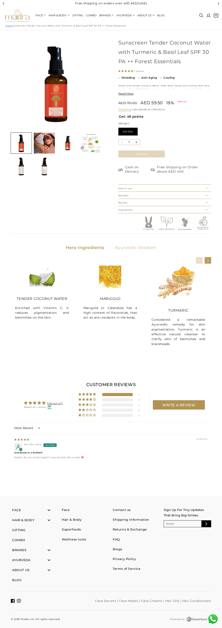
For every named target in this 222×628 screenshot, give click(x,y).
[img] (21, 439)
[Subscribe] (206, 523)
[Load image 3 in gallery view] (67, 143)
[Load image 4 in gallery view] (90, 143)
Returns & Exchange (130, 529)
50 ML (130, 131)
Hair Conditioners (196, 601)
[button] (201, 15)
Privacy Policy (124, 559)
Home (9, 25)
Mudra (25, 619)
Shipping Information (131, 520)
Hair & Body (72, 520)
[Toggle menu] (49, 510)
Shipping (124, 109)
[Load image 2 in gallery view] (44, 143)
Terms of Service (127, 569)
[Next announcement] (218, 3)
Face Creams (152, 601)
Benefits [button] (123, 195)
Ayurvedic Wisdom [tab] (135, 247)
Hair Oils (172, 601)
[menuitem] (40, 15)
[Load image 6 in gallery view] (44, 166)
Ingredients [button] (125, 209)
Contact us (122, 510)
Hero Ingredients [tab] (85, 247)
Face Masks (129, 601)
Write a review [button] (178, 405)
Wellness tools (74, 539)
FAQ (116, 539)
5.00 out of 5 (55, 403)
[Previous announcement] (3, 3)
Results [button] (122, 202)
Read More (126, 93)
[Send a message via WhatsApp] (213, 619)
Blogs (117, 549)
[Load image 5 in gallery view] (21, 166)
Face (66, 510)
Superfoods (71, 529)
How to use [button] (125, 188)
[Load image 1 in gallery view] (21, 143)
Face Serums (106, 601)
